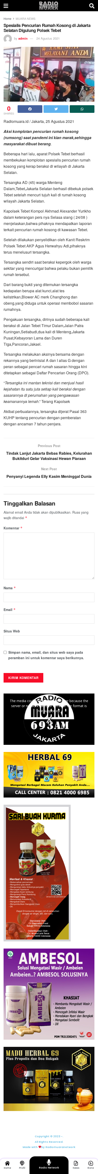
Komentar (13, 528)
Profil (22, 1168)
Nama (10, 587)
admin (23, 38)
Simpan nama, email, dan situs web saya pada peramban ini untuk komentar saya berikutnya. (46, 655)
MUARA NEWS (25, 18)
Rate (91, 1168)
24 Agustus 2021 (48, 38)
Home (7, 18)
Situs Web (12, 631)
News (76, 1168)
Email (10, 609)
